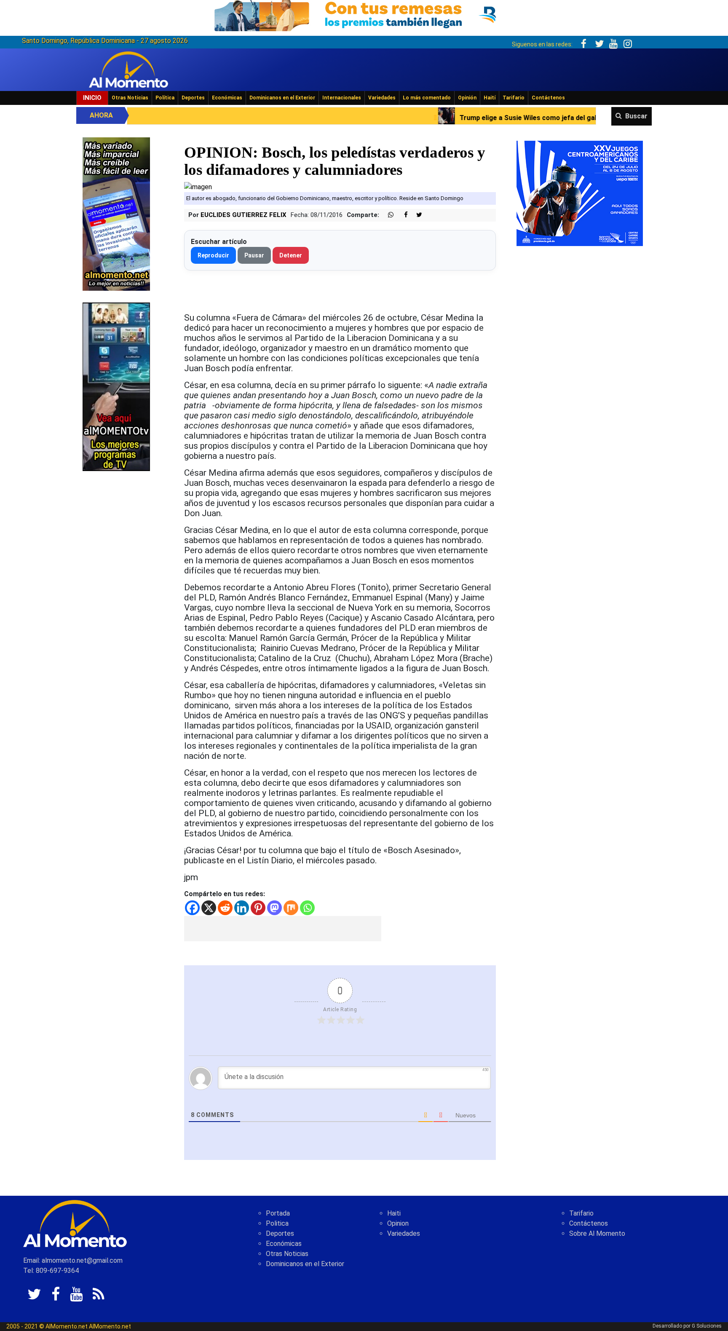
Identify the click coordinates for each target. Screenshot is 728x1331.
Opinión (467, 98)
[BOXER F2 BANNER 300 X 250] (580, 193)
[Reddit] (225, 907)
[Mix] (291, 907)
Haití (489, 98)
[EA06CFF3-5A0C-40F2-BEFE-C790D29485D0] (116, 386)
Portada (278, 1213)
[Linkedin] (241, 907)
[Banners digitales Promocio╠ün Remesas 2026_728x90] (364, 14)
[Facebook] (192, 907)
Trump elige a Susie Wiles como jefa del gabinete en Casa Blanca (472, 118)
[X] (208, 907)
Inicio (92, 98)
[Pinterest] (258, 907)
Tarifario (514, 98)
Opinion (398, 1223)
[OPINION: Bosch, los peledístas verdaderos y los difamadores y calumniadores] (198, 186)
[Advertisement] (282, 928)
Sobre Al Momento (597, 1233)
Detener (290, 255)
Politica (277, 1223)
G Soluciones (707, 1326)
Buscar (636, 116)
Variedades (382, 98)
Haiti (394, 1213)
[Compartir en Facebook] (401, 215)
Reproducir (213, 255)
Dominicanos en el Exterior (282, 98)
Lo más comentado (427, 98)
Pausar (254, 255)
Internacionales (341, 98)
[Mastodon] (274, 907)
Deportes (193, 98)
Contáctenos (548, 98)
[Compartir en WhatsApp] (387, 215)
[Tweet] (416, 215)
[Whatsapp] (307, 907)
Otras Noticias (130, 98)
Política (164, 98)
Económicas (227, 98)
